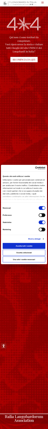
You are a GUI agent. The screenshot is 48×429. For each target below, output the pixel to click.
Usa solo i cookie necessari (24, 259)
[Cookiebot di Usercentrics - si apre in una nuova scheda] (35, 168)
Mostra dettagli (34, 239)
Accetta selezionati (24, 253)
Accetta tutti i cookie (24, 246)
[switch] (42, 215)
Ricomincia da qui (24, 59)
